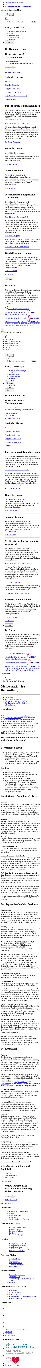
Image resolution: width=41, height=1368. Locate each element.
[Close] (6, 17)
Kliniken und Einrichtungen (18, 1211)
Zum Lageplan (6, 1181)
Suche (7, 19)
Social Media (13, 1261)
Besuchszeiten (14, 35)
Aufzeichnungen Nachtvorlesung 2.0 (21, 1279)
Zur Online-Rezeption (12, 142)
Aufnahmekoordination (13, 718)
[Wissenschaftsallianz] (19, 1355)
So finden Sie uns (7, 1203)
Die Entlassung (10, 705)
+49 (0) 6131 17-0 (14, 72)
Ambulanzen (25, 716)
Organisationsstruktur (16, 1292)
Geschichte (13, 1294)
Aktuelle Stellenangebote (17, 1245)
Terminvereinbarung (12, 343)
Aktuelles (8, 349)
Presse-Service (14, 1266)
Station (27, 725)
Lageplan (12, 1282)
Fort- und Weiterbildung (17, 1251)
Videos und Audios (15, 1263)
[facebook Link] (6, 1323)
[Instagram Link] (6, 1319)
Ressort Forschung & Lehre (18, 1235)
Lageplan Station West (12, 89)
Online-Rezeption (15, 1215)
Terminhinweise (14, 1277)
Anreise (7, 81)
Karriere (8, 347)
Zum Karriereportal (11, 164)
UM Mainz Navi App (12, 99)
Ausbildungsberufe (15, 1247)
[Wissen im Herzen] (12, 1363)
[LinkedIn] (6, 1312)
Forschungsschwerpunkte (17, 1227)
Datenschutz (9, 1334)
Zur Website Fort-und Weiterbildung (17, 247)
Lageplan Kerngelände (12, 85)
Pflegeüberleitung (21, 1082)
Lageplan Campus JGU (13, 92)
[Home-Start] (6, 338)
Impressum (8, 1332)
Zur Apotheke (9, 274)
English (11, 387)
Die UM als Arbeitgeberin (17, 1243)
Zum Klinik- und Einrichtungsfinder (17, 123)
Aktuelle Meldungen (16, 1259)
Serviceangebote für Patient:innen (20, 1219)
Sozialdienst (5, 1084)
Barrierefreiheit (10, 1335)
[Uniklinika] (19, 1348)
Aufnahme (12, 1217)
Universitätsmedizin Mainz (14, 2)
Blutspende (13, 39)
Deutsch (12, 385)
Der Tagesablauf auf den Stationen (16, 703)
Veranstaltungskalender (17, 1275)
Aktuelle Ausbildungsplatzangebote (21, 1249)
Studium (12, 1233)
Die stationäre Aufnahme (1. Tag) (16, 701)
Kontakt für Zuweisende (13, 341)
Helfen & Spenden (15, 1298)
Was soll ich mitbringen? (13, 699)
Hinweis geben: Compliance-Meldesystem (23, 1296)
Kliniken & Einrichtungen (17, 31)
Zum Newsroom (10, 188)
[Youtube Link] (7, 1315)
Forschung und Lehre (12, 345)
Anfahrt (11, 33)
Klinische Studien (15, 1229)
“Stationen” (11, 733)
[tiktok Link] (6, 1326)
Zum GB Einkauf (11, 271)
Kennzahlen (13, 1291)
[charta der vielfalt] (12, 1365)
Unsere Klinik (9, 340)
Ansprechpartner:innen (16, 1265)
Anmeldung (9, 697)
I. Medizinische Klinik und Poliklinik (18, 6)
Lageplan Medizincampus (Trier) (16, 96)
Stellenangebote (14, 37)
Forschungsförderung (16, 1231)
